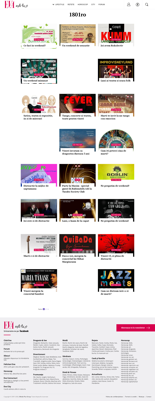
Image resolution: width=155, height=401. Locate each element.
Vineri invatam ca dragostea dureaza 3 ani (75, 152)
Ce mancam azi (102, 353)
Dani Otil (36, 363)
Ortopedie (74, 367)
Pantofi (85, 345)
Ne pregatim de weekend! (115, 185)
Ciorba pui (109, 351)
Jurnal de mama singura (109, 367)
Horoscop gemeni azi (129, 359)
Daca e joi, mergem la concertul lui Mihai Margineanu (74, 258)
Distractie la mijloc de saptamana (36, 187)
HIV (69, 367)
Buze (42, 381)
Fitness (70, 375)
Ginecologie (67, 361)
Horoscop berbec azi (129, 379)
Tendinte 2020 (68, 351)
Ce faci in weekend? (35, 45)
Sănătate (67, 356)
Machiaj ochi (56, 381)
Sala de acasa (76, 383)
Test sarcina (81, 363)
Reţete (95, 340)
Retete (71, 4)
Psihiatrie (82, 367)
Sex (58, 345)
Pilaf (114, 349)
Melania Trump (54, 365)
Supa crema (110, 347)
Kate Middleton (52, 357)
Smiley (43, 363)
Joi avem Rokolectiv (112, 45)
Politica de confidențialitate (114, 397)
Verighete (66, 349)
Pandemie (95, 383)
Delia (53, 363)
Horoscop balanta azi (129, 377)
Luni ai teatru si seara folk (115, 80)
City (93, 4)
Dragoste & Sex (40, 340)
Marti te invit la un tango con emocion (115, 117)
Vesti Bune (102, 381)
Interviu (103, 377)
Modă (65, 340)
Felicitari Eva (9, 364)
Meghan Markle (39, 357)
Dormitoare (96, 365)
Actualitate (97, 374)
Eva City (7, 386)
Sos (115, 343)
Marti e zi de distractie (36, 255)
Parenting (95, 367)
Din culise (95, 377)
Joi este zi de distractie (36, 220)
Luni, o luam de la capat (75, 220)
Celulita (47, 381)
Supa (104, 345)
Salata (94, 345)
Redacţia (141, 397)
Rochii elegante (68, 347)
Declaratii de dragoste (50, 349)
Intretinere (71, 377)
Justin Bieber (43, 365)
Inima (77, 359)
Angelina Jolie (46, 361)
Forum (101, 4)
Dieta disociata (68, 381)
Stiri (77, 180)
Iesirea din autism (102, 379)
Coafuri (36, 379)
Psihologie (84, 359)
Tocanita (95, 347)
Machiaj (42, 379)
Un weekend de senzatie (76, 45)
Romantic (44, 343)
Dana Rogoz (56, 361)
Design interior (106, 365)
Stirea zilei (110, 377)
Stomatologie (77, 361)
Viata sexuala (54, 343)
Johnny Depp (47, 359)
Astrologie (125, 353)
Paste (101, 343)
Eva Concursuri (10, 378)
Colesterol (86, 361)
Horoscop (83, 4)
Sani (47, 379)
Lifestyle (59, 4)
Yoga (64, 377)
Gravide (95, 369)
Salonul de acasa (54, 383)
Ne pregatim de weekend (115, 220)
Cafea (99, 345)
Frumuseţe (38, 374)
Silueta (77, 381)
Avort (84, 365)
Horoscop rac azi (127, 357)
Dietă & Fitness (69, 372)
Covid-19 (110, 381)
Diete (64, 375)
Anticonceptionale (69, 363)
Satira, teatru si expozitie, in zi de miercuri (38, 117)
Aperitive (95, 349)
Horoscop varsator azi (129, 371)
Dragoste (36, 343)
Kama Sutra (37, 347)
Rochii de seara (74, 343)
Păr (34, 377)
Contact (148, 397)
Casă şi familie (98, 358)
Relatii (35, 345)
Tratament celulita (40, 383)
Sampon (36, 381)
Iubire (46, 345)
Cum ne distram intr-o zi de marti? (115, 292)
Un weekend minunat (36, 80)
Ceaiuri (71, 359)
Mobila (102, 363)
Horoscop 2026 (126, 343)
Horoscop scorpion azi (129, 367)
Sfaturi (7, 356)
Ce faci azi (38, 39)
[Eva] (11, 2)
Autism (114, 369)
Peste (112, 343)
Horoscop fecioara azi (129, 361)
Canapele (109, 363)
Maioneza (108, 349)
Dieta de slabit (82, 379)
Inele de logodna (81, 347)
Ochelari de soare (77, 349)
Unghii (44, 377)
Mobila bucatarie (98, 361)
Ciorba (106, 343)
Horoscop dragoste (128, 349)
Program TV (37, 367)
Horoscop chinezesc (128, 351)
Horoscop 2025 (126, 345)
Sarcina (65, 359)
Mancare (95, 343)
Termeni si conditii (131, 397)
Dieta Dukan (77, 375)
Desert (101, 349)
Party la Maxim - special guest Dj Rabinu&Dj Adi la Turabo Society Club (77, 188)
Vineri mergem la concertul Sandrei (34, 292)
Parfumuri (51, 377)
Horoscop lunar (127, 355)
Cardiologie (67, 365)
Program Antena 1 (40, 369)
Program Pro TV (48, 367)
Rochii (38, 377)
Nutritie (73, 379)
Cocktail (102, 347)
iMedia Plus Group (25, 397)
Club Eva (7, 340)
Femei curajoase (104, 369)
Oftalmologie (77, 365)
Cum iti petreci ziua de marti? (113, 152)
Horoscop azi (126, 347)
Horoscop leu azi (127, 375)
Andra (48, 363)
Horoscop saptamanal (129, 382)
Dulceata (110, 345)
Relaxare (86, 375)
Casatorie (52, 345)
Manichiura (54, 379)
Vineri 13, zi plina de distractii (112, 257)
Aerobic (78, 377)
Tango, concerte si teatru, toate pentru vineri (76, 117)
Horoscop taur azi (127, 363)
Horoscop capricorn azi (130, 365)
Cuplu (41, 345)
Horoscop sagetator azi (129, 369)
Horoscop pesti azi (128, 373)
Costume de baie (75, 345)
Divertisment (39, 354)
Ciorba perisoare (98, 351)
